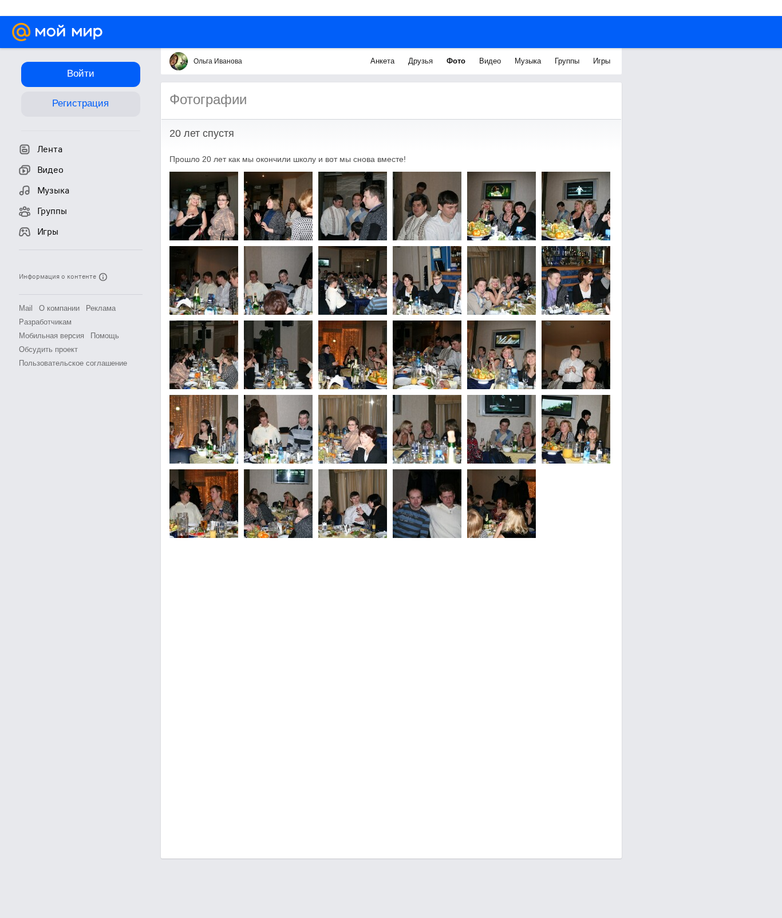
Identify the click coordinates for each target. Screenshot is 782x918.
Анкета (383, 61)
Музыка (529, 61)
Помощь (104, 335)
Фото (457, 61)
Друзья (421, 61)
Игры (601, 61)
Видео (491, 61)
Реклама (101, 308)
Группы (568, 61)
